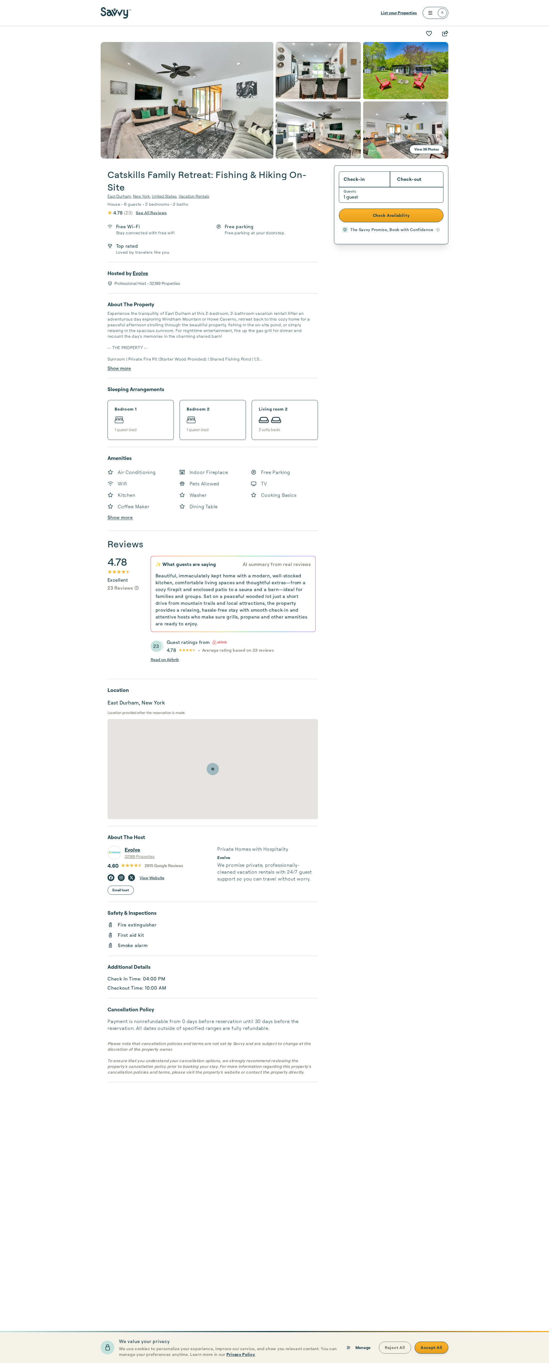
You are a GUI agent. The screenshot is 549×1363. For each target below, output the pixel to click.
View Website (152, 877)
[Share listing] (445, 33)
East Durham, (120, 196)
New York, (142, 196)
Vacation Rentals (194, 196)
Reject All (395, 1347)
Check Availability (391, 215)
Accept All (431, 1347)
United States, (165, 196)
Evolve (140, 273)
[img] (136, 588)
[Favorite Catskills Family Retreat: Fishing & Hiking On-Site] (429, 33)
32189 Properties (140, 856)
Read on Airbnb (165, 659)
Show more (119, 368)
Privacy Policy (240, 1354)
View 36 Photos (426, 149)
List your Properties (399, 12)
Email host (120, 890)
